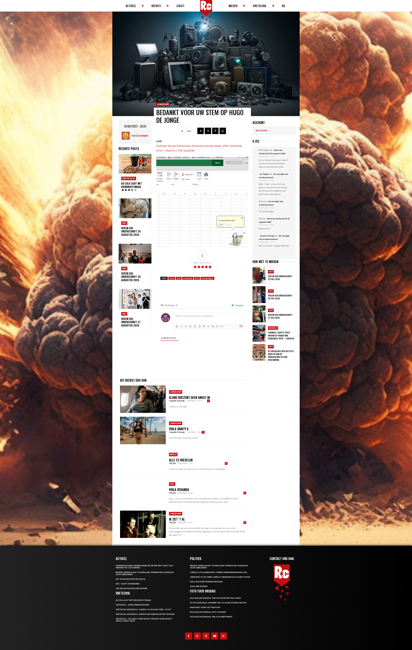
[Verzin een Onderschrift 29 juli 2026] (259, 275)
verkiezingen (207, 278)
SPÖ (197, 278)
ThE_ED (172, 463)
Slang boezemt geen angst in (189, 397)
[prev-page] (255, 367)
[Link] (213, 326)
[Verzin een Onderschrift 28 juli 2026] (259, 294)
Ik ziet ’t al (177, 519)
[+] (221, 326)
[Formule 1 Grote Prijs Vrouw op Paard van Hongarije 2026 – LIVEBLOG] (259, 333)
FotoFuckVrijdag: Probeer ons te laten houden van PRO (218, 603)
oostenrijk (187, 278)
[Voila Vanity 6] (143, 430)
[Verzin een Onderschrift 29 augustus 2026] (135, 208)
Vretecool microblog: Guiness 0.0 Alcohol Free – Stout (143, 610)
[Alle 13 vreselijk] (143, 461)
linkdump (163, 104)
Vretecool (128, 178)
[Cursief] (181, 326)
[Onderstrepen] (186, 326)
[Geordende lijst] (195, 326)
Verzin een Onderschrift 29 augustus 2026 (131, 231)
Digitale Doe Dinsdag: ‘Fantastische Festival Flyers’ (215, 598)
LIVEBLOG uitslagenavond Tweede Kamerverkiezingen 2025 (218, 572)
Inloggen (239, 305)
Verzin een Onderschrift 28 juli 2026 (280, 297)
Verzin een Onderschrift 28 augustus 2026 (131, 277)
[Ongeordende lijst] (199, 326)
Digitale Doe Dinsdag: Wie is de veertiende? (211, 617)
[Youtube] (214, 636)
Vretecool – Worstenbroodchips (133, 605)
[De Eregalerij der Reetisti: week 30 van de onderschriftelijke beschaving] (259, 352)
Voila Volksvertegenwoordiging (206, 582)
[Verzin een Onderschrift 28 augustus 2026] (135, 254)
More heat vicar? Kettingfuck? (205, 607)
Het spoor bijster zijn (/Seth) (130, 579)
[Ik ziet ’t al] (143, 524)
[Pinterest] (215, 131)
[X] (208, 131)
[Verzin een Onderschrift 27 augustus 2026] (135, 299)
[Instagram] (197, 636)
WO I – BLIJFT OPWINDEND (127, 584)
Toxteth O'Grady (139, 135)
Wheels (273, 328)
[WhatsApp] (223, 131)
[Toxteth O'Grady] (126, 136)
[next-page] (260, 367)
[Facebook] (200, 131)
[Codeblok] (208, 326)
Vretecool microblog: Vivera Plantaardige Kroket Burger (145, 614)
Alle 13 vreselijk (181, 460)
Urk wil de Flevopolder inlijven (131, 588)
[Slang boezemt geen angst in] (143, 399)
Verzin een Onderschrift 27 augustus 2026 (130, 322)
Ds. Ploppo (264, 174)
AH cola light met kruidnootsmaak (131, 185)
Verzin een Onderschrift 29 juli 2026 (280, 277)
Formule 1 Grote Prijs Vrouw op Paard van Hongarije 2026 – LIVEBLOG (281, 335)
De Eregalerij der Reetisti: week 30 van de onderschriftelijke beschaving (281, 355)
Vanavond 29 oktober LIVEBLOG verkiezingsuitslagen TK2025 (220, 577)
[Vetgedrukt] (177, 326)
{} (217, 326)
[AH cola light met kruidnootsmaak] (135, 164)
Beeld (173, 454)
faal (178, 278)
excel (171, 278)
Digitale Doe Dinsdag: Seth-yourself (208, 612)
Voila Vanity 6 (178, 428)
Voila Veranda (179, 489)
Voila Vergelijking (199, 586)
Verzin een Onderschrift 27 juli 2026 (280, 316)
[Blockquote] (204, 326)
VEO (124, 223)
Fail (172, 484)
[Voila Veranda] (143, 493)
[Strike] (190, 326)
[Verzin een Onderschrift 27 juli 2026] (259, 313)
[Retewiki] (223, 636)
